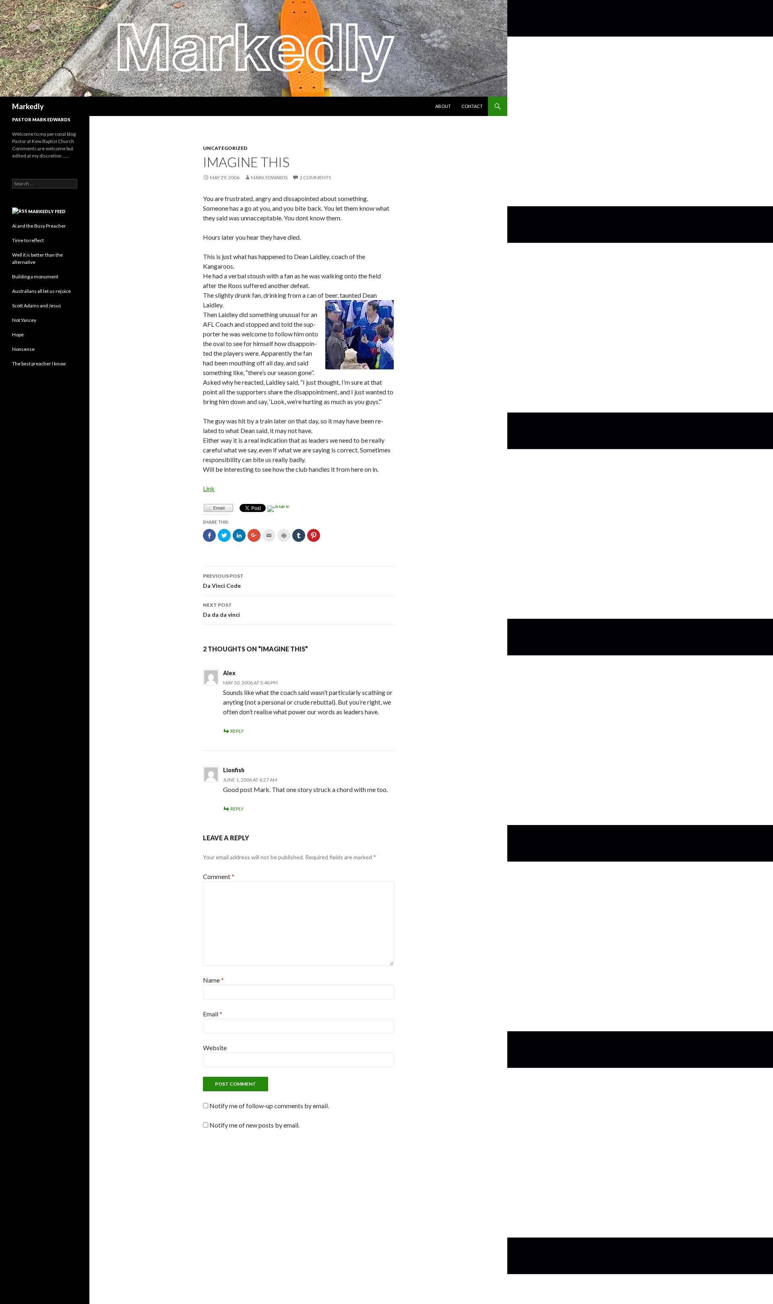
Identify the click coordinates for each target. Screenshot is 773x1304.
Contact (472, 106)
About (443, 106)
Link (209, 488)
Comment (218, 876)
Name (213, 980)
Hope (18, 335)
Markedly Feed (47, 211)
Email (212, 1014)
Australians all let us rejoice (41, 291)
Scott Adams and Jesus (36, 306)
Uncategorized (225, 148)
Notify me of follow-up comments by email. (269, 1105)
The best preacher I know (39, 364)
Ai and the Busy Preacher (39, 226)
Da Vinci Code (223, 581)
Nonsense (23, 349)
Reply (237, 731)
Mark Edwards (269, 177)
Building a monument (35, 277)
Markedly (28, 106)
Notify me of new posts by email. (254, 1125)
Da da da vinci (221, 610)
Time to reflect (28, 240)
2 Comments (315, 177)
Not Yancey (24, 320)
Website (215, 1047)
